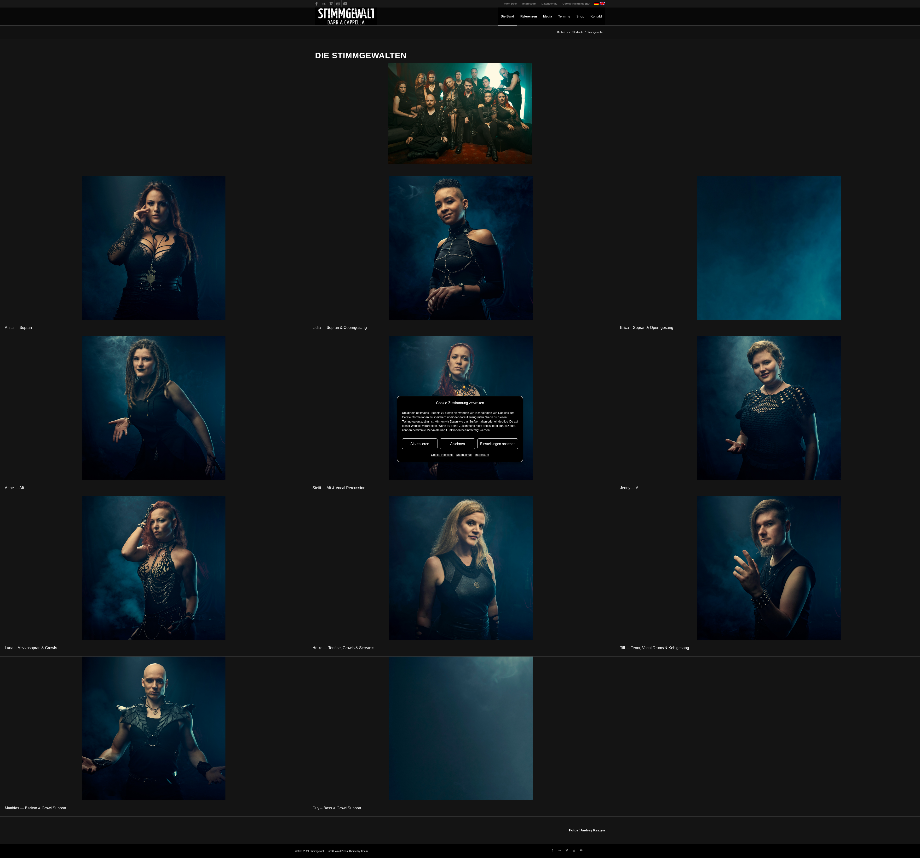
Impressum (482, 455)
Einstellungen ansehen (497, 444)
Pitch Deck (510, 3)
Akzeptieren (419, 444)
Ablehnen (457, 444)
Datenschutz (464, 455)
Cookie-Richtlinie (442, 455)
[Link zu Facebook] (316, 3)
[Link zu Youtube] (345, 3)
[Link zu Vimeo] (330, 3)
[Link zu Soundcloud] (323, 3)
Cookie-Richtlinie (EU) (577, 3)
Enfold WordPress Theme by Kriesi (347, 851)
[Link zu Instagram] (337, 3)
